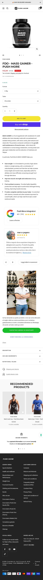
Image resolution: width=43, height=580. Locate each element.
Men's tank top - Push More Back (13, 419)
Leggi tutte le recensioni (29, 262)
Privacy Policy (28, 492)
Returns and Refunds (30, 471)
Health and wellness (9, 471)
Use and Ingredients (10, 356)
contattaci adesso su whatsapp (21, 330)
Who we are (6, 495)
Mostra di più (27, 252)
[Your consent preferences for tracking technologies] (41, 435)
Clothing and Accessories (10, 488)
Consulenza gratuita (9, 522)
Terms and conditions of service (31, 497)
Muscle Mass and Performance (8, 476)
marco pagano (23, 232)
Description (7, 350)
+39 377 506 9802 (29, 545)
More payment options (21, 129)
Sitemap (5, 529)
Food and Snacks (8, 485)
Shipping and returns (12, 369)
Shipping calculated (16, 73)
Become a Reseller (8, 525)
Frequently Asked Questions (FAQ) (29, 483)
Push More (6, 59)
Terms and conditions (30, 479)
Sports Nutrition (7, 468)
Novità (4, 492)
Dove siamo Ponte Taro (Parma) (9, 514)
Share (4, 342)
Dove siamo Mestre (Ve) (10, 518)
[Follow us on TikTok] (5, 554)
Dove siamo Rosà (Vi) (9, 509)
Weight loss (6, 481)
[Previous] (3, 55)
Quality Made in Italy (12, 374)
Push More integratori (26, 211)
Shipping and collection (31, 475)
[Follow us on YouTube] (14, 549)
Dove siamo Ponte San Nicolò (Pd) (9, 504)
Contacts (26, 468)
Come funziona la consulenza (21, 337)
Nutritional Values (9, 361)
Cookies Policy (28, 488)
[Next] (39, 55)
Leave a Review (14, 220)
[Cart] (39, 8)
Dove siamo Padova (9, 499)
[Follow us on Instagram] (9, 549)
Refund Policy (28, 501)
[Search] (7, 8)
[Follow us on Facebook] (5, 549)
